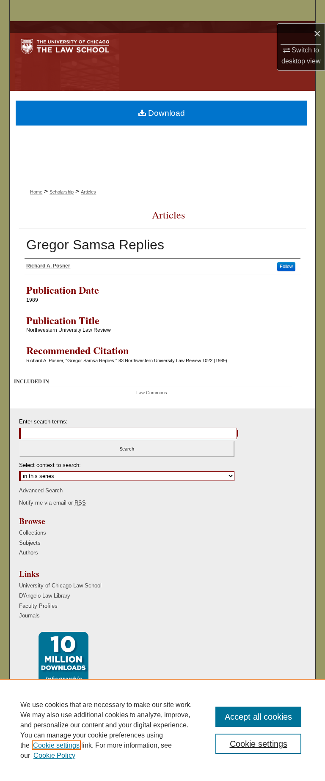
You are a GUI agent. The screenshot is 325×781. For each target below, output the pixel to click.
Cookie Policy (54, 755)
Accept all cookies (258, 716)
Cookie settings (56, 745)
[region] (162, 730)
